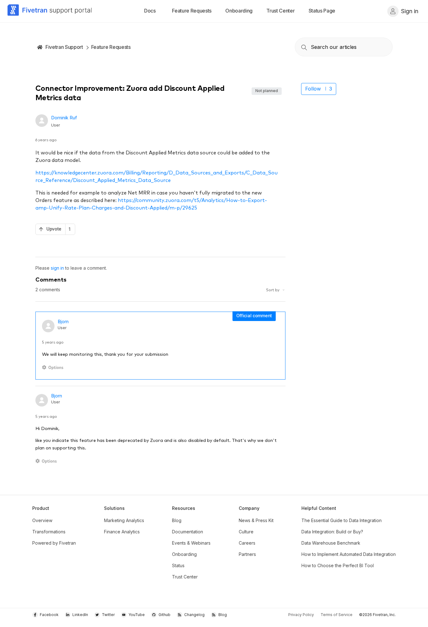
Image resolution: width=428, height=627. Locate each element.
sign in (57, 268)
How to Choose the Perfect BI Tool (337, 565)
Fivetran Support (64, 47)
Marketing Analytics (124, 520)
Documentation (187, 531)
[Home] (50, 11)
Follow (313, 89)
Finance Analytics (122, 531)
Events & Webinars (191, 543)
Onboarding (184, 554)
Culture (246, 531)
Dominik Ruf (64, 118)
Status (178, 565)
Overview (42, 520)
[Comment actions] (53, 367)
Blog (176, 520)
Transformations (48, 531)
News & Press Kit (256, 520)
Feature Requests (111, 47)
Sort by (273, 289)
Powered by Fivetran (54, 543)
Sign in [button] (409, 11)
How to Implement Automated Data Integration (348, 554)
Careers (247, 543)
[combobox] (344, 47)
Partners (247, 554)
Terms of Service (336, 614)
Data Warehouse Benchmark (330, 543)
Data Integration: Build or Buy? (332, 531)
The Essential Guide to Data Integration (341, 520)
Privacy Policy (301, 614)
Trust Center (185, 576)
